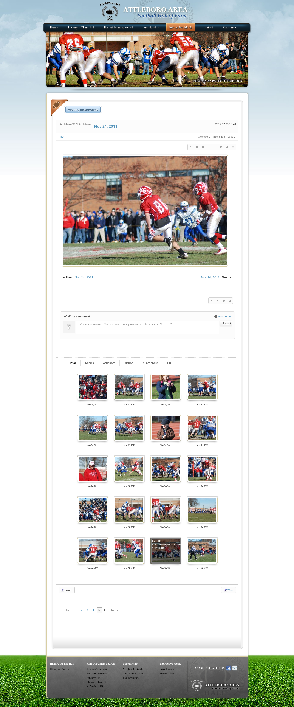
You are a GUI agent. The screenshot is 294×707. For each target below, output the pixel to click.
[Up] (209, 147)
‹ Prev (67, 610)
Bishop (128, 363)
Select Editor (223, 316)
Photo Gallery (167, 673)
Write (229, 590)
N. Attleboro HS (95, 686)
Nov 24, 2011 (105, 126)
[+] (197, 147)
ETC (169, 363)
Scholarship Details (133, 669)
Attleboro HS (93, 677)
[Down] (215, 147)
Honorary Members (97, 673)
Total (73, 363)
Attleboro (109, 363)
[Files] (233, 147)
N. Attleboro (150, 363)
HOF (62, 136)
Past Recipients (131, 677)
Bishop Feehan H (95, 682)
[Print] (227, 147)
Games (89, 363)
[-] (203, 147)
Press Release (167, 669)
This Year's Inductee (97, 669)
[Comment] (221, 147)
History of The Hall (60, 669)
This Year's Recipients (134, 673)
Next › (114, 610)
